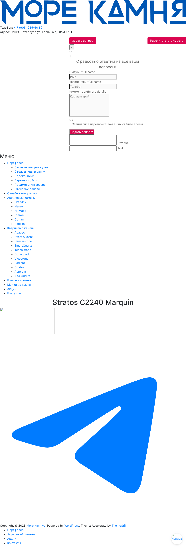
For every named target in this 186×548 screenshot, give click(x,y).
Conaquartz (23, 254)
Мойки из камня (19, 284)
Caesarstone (23, 241)
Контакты (14, 293)
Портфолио (15, 163)
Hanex (19, 206)
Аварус (20, 232)
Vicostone (21, 258)
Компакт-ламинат (20, 280)
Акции (11, 289)
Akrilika (20, 224)
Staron (19, 215)
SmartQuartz (23, 245)
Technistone (23, 250)
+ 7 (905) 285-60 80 (28, 27)
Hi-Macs (20, 210)
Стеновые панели (27, 189)
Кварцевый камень (21, 228)
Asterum (20, 271)
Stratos (20, 267)
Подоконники (24, 176)
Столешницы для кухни (31, 167)
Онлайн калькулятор (22, 193)
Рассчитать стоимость (166, 40)
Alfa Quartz (22, 276)
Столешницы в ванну (30, 171)
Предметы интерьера (30, 184)
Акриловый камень (21, 197)
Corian (19, 219)
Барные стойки (26, 180)
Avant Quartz (24, 237)
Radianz (20, 263)
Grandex (20, 202)
